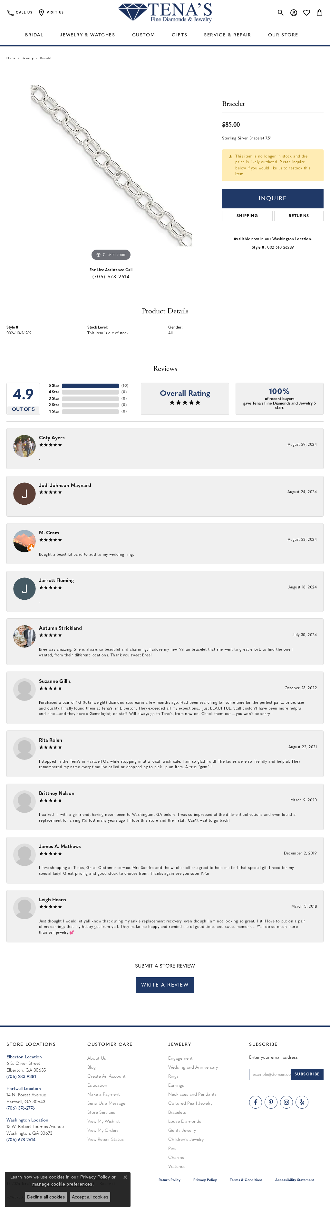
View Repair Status (105, 1140)
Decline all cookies (46, 1196)
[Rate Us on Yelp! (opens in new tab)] (302, 1102)
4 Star (54, 392)
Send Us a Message (106, 1104)
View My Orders (103, 1131)
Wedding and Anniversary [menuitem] (193, 1067)
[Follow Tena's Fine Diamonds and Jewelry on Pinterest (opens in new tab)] (271, 1102)
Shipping (247, 216)
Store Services (101, 1113)
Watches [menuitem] (176, 1167)
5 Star (54, 386)
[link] (19, 12)
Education (97, 1085)
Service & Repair (227, 35)
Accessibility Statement (294, 1180)
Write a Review (165, 985)
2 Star (54, 405)
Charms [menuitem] (176, 1158)
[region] (111, 165)
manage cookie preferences (62, 1184)
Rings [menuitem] (173, 1076)
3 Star (54, 399)
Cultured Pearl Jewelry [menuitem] (190, 1104)
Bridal (34, 35)
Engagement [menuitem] (180, 1058)
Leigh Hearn (52, 900)
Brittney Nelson (56, 793)
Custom (143, 35)
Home (10, 58)
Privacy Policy (205, 1180)
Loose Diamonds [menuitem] (184, 1122)
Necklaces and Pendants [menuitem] (192, 1095)
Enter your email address (273, 1057)
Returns (299, 216)
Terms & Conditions (246, 1180)
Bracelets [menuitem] (177, 1113)
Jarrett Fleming (56, 580)
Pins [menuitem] (172, 1149)
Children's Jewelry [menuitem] (186, 1140)
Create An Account (106, 1076)
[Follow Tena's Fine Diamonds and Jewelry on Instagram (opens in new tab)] (286, 1102)
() (124, 386)
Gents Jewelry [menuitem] (182, 1131)
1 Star (54, 412)
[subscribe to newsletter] (307, 1074)
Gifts (179, 35)
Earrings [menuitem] (176, 1085)
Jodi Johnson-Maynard (65, 485)
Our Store (283, 35)
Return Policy (169, 1180)
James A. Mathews (60, 847)
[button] (50, 12)
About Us (96, 1058)
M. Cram (49, 533)
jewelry (28, 58)
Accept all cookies (90, 1196)
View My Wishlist (103, 1122)
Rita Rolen (50, 740)
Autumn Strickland (60, 628)
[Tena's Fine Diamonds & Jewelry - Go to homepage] (165, 13)
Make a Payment (103, 1095)
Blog (91, 1067)
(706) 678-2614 (111, 277)
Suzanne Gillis (55, 681)
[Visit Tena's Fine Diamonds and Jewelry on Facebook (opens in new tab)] (255, 1102)
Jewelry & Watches (87, 35)
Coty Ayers (52, 438)
